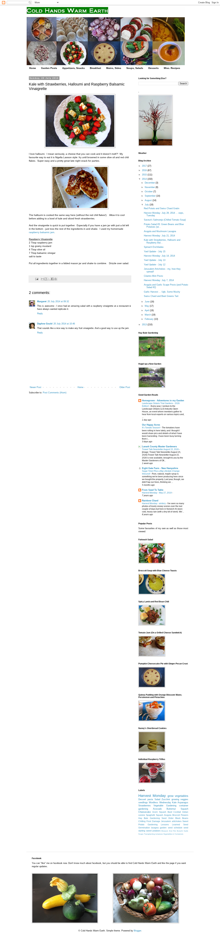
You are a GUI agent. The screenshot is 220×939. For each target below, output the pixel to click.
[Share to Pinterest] (55, 279)
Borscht (180, 831)
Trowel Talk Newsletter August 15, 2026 (160, 449)
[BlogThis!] (45, 279)
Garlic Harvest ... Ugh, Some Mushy (162, 291)
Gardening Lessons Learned (164, 824)
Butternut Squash (177, 809)
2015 (144, 174)
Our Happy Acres (151, 424)
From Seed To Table (152, 490)
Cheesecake (144, 812)
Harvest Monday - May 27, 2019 (157, 493)
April (147, 310)
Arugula (167, 815)
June (147, 301)
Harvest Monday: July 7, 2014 (159, 280)
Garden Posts (49, 68)
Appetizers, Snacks (73, 68)
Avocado (157, 809)
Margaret (41, 301)
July (147, 204)
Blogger (137, 930)
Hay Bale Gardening (149, 818)
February (149, 319)
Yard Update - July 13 (154, 260)
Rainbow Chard (150, 500)
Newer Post (35, 387)
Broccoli (176, 815)
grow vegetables (178, 795)
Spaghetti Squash (154, 815)
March (148, 314)
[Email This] (42, 279)
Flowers (184, 815)
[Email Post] (36, 279)
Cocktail (177, 812)
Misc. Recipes (172, 68)
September (150, 196)
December (150, 182)
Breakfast (95, 68)
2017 (144, 166)
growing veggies (180, 799)
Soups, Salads (134, 68)
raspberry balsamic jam (41, 232)
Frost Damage (153, 821)
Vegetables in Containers (173, 834)
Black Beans (181, 818)
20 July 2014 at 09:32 (58, 301)
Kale (174, 802)
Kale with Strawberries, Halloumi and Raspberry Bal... (162, 241)
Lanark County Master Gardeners (159, 446)
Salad (157, 799)
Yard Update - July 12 (154, 264)
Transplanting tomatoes (153, 834)
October (149, 191)
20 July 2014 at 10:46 (64, 323)
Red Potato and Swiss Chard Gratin (161, 208)
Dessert (142, 799)
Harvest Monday (152, 796)
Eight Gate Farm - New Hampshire (160, 468)
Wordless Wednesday (160, 802)
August (148, 200)
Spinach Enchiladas (154, 247)
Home (32, 68)
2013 (144, 324)
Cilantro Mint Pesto (153, 276)
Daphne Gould (44, 323)
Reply (40, 313)
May (147, 306)
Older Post (124, 387)
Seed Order (168, 818)
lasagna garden (159, 827)
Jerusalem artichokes (171, 821)
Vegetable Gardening (164, 805)
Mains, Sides (113, 68)
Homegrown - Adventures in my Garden (163, 400)
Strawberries (144, 805)
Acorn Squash (159, 812)
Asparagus (183, 802)
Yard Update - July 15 (154, 251)
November (150, 187)
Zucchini (166, 799)
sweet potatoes (153, 831)
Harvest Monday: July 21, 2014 (159, 235)
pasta (150, 799)
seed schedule (175, 827)
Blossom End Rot (168, 831)
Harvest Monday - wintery (154, 503)
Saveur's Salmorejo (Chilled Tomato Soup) (165, 219)
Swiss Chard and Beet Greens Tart (161, 296)
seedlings (143, 802)
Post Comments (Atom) (54, 392)
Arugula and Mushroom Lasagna (160, 231)
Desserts (153, 68)
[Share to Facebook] (52, 279)
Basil (170, 812)
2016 (144, 170)
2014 (144, 179)
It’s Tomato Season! (151, 427)
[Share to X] (49, 279)
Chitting (142, 821)
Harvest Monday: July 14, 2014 (159, 255)
